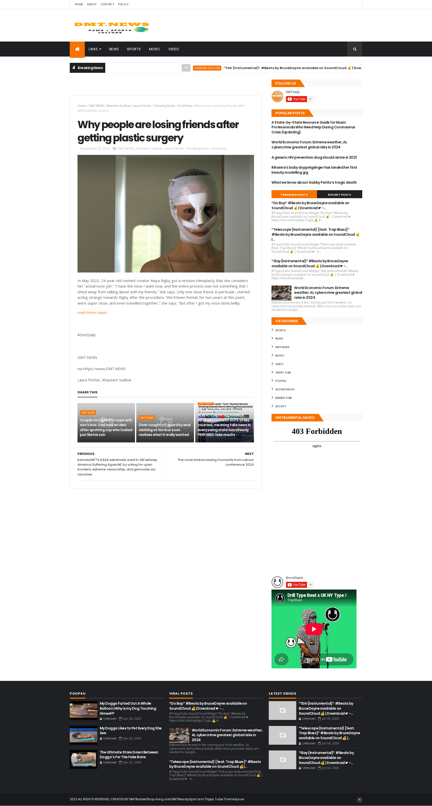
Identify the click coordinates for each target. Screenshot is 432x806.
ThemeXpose (234, 799)
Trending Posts (294, 195)
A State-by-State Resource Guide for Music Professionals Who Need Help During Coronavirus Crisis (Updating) (313, 127)
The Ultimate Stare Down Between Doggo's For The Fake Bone (129, 755)
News (114, 49)
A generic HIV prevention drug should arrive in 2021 (314, 157)
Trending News (164, 106)
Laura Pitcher (142, 106)
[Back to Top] (359, 799)
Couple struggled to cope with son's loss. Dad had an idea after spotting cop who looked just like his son (106, 427)
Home (79, 4)
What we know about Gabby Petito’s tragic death (314, 182)
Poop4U (280, 381)
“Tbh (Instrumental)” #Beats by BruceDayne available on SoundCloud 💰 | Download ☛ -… (283, 68)
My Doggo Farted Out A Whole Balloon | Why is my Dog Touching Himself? (128, 708)
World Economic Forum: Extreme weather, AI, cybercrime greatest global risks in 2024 (309, 145)
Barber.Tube (283, 398)
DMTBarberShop (141, 799)
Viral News (185, 106)
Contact (107, 4)
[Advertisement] (128, 86)
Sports (134, 49)
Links (93, 49)
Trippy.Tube (283, 373)
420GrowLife (285, 389)
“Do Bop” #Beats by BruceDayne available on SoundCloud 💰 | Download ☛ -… (310, 205)
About (92, 4)
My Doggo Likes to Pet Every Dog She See (131, 731)
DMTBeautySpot (184, 799)
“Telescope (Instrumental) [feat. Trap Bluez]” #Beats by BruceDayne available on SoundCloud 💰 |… (316, 234)
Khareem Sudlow (188, 68)
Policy (123, 4)
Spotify (280, 406)
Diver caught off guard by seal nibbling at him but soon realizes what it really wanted (164, 429)
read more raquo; (93, 312)
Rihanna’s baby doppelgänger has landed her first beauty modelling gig (314, 170)
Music (154, 49)
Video (173, 49)
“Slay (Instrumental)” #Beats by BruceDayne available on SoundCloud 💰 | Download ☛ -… (310, 263)
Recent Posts (339, 195)
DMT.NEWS (96, 106)
